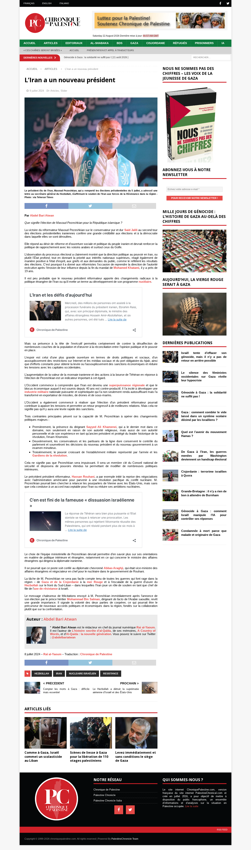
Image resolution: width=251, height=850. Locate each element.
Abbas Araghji (113, 568)
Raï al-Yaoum (52, 654)
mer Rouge (95, 582)
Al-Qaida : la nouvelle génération (88, 634)
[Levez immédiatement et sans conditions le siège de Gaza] (136, 733)
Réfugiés (180, 43)
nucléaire (145, 281)
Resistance (110, 673)
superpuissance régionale (127, 385)
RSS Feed (222, 829)
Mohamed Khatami (126, 267)
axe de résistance (46, 588)
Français (29, 3)
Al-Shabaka (99, 43)
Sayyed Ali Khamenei (101, 427)
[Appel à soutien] (160, 26)
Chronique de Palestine (96, 654)
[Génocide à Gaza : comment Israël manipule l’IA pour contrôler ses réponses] (170, 515)
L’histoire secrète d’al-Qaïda (91, 630)
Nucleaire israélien (82, 673)
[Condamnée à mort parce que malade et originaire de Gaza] (170, 535)
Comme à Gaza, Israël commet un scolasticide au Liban (43, 756)
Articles (50, 43)
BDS (119, 43)
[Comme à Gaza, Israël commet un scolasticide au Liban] (46, 733)
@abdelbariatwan (63, 637)
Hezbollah (31, 585)
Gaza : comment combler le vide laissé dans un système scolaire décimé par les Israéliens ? (203, 416)
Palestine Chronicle (104, 795)
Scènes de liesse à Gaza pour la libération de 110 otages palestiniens (89, 756)
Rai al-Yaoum (145, 627)
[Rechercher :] (210, 57)
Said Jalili (130, 230)
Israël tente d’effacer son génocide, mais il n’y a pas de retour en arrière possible (203, 356)
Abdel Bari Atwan (42, 215)
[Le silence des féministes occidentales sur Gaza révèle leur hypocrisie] (170, 377)
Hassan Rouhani (83, 476)
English (47, 3)
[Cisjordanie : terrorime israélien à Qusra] (170, 475)
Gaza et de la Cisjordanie (60, 582)
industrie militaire (36, 391)
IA (223, 43)
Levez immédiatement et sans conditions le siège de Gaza (135, 756)
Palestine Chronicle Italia (108, 800)
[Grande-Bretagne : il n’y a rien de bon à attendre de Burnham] (170, 495)
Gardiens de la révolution (49, 455)
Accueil (30, 43)
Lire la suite (191, 806)
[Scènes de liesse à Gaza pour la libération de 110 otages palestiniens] (91, 733)
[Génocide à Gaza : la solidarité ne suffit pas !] (170, 396)
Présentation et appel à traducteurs (110, 50)
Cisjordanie (155, 43)
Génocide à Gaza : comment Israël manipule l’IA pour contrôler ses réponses (203, 514)
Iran (59, 673)
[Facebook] (220, 3)
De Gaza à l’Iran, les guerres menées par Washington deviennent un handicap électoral (203, 455)
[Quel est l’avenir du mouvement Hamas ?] (170, 436)
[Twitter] (228, 3)
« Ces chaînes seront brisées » (43, 50)
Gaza (134, 43)
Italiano (64, 3)
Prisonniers (204, 43)
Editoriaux (73, 43)
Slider (64, 90)
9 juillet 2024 (37, 90)
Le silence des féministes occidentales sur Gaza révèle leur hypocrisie (203, 376)
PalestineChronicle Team (124, 838)
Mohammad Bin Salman (83, 599)
